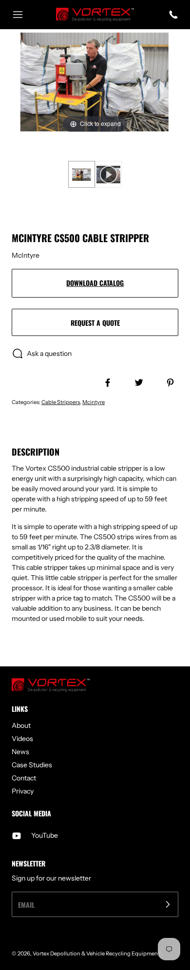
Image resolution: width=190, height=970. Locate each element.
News (20, 751)
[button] (22, 14)
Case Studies (32, 764)
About (21, 725)
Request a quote (95, 322)
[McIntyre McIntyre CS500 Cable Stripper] (81, 174)
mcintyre (93, 402)
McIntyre (25, 255)
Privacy (23, 791)
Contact (24, 778)
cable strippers (60, 402)
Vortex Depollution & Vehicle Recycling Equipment (96, 953)
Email (26, 904)
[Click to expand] (95, 81)
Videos (22, 738)
